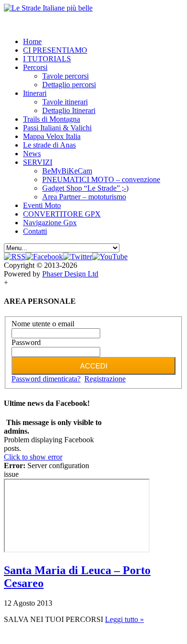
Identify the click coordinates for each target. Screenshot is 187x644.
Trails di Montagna (51, 119)
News (32, 154)
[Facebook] (44, 257)
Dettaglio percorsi (69, 84)
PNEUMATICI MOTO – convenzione (101, 179)
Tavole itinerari (65, 102)
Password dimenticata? (46, 379)
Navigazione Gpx (50, 222)
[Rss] (14, 257)
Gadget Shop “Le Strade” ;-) (85, 188)
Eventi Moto (42, 205)
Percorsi (35, 67)
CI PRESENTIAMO (55, 50)
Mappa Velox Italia (52, 136)
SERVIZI (37, 162)
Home (32, 41)
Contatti (35, 231)
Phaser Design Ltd (70, 274)
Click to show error (33, 457)
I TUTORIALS (47, 59)
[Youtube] (110, 257)
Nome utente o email (43, 324)
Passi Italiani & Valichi (57, 128)
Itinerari (35, 93)
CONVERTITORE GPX (62, 214)
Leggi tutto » (124, 619)
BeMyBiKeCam (67, 171)
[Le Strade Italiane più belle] (48, 8)
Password (26, 342)
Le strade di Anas (49, 145)
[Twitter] (77, 257)
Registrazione (105, 379)
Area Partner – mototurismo (84, 197)
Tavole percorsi (65, 76)
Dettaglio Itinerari (68, 110)
